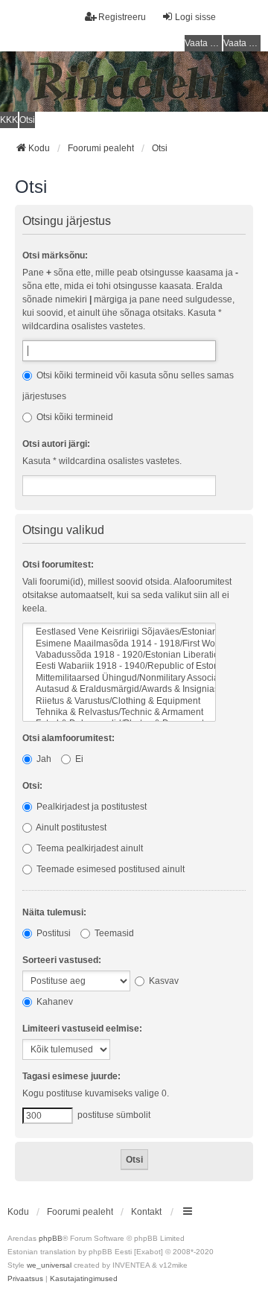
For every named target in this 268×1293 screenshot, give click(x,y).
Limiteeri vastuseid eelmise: (82, 1028)
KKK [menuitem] (9, 120)
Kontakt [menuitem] (146, 1212)
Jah (42, 759)
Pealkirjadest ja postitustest (90, 806)
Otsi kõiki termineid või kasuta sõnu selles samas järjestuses (128, 385)
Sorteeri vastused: (61, 960)
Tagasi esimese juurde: (71, 1076)
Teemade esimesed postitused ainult (109, 869)
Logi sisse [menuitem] (195, 17)
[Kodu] (134, 81)
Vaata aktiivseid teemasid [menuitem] (242, 43)
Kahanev (53, 1002)
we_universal (49, 1265)
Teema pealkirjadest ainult (88, 848)
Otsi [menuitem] (27, 120)
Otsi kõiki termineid (73, 417)
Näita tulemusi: (54, 912)
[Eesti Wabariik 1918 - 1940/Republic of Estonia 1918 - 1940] (119, 666)
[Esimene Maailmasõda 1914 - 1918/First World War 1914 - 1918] (119, 643)
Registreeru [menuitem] (122, 17)
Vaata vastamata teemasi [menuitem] (203, 43)
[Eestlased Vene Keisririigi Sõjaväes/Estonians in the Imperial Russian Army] (119, 632)
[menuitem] (25, 1279)
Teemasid (113, 933)
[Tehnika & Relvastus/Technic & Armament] (119, 712)
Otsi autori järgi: (56, 444)
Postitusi (52, 933)
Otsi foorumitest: (58, 564)
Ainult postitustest (70, 827)
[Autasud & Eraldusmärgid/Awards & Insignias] (119, 689)
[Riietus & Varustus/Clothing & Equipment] (119, 701)
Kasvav (163, 981)
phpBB (51, 1238)
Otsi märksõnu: (55, 255)
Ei (78, 759)
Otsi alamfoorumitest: (68, 738)
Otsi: (32, 786)
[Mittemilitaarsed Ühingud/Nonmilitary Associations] (119, 678)
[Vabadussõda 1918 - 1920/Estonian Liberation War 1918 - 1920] (119, 655)
